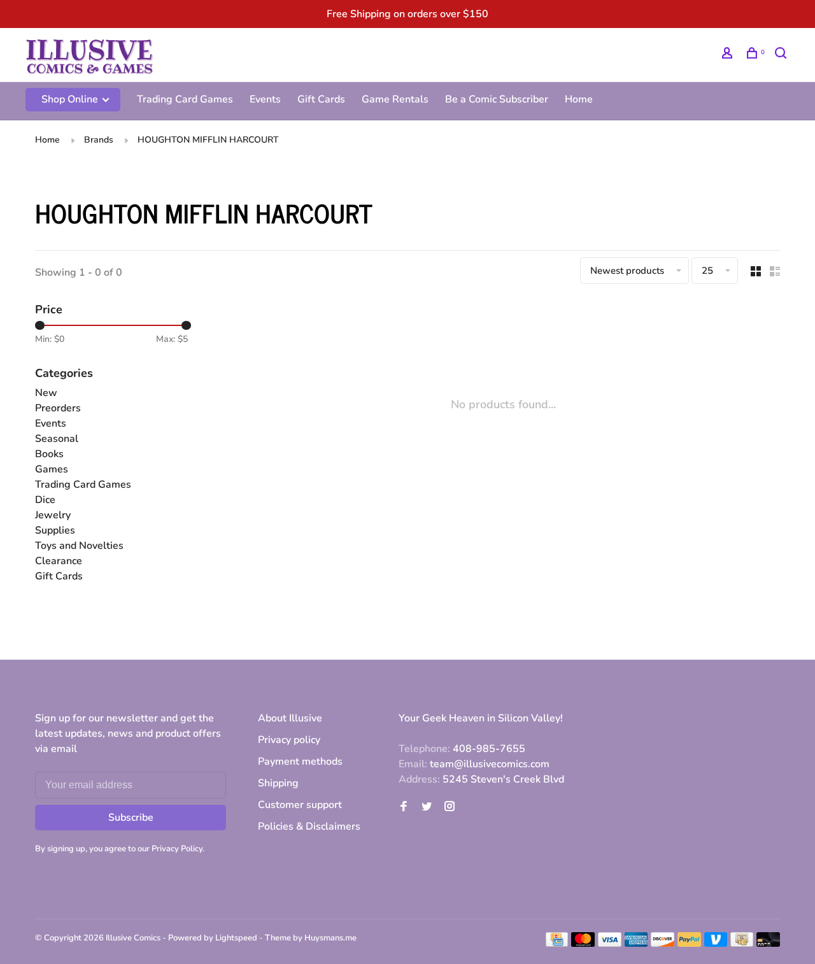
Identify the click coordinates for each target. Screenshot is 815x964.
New (46, 393)
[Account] (728, 55)
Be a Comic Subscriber (496, 99)
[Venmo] (716, 944)
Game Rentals (395, 99)
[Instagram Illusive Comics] (449, 807)
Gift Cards (321, 99)
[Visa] (609, 944)
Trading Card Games (185, 99)
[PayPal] (689, 944)
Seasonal (56, 439)
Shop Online (71, 99)
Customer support (300, 805)
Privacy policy (289, 740)
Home (579, 99)
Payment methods (300, 762)
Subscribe (130, 818)
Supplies (55, 530)
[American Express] (636, 944)
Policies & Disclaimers (309, 826)
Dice (45, 500)
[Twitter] (427, 807)
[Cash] (741, 944)
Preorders (58, 408)
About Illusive (290, 718)
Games (51, 469)
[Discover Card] (662, 944)
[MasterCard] (583, 944)
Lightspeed (236, 938)
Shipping (278, 783)
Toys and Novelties (79, 546)
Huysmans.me (330, 938)
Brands (98, 140)
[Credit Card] (557, 944)
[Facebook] (404, 807)
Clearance (58, 561)
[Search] (782, 55)
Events (265, 99)
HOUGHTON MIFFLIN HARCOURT (208, 140)
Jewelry (53, 515)
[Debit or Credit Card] (768, 944)
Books (49, 454)
